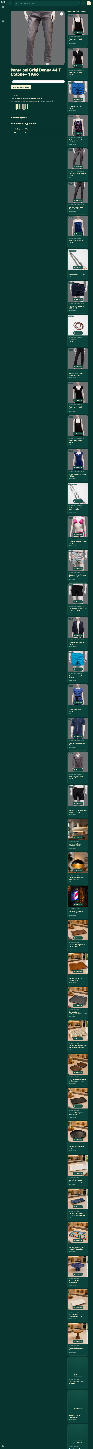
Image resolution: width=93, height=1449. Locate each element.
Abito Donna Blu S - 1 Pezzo (76, 710)
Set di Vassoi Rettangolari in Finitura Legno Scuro (77, 1080)
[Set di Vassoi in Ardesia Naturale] (78, 1367)
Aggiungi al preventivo (21, 87)
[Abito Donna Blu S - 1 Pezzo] (78, 694)
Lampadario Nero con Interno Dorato (76, 878)
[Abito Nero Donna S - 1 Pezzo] (78, 58)
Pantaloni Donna (37, 98)
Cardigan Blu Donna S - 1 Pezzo (77, 643)
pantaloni (43, 101)
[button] (61, 14)
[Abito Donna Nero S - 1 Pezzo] (78, 425)
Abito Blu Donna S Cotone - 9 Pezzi (77, 475)
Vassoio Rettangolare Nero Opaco (76, 1114)
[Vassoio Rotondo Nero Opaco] (78, 1131)
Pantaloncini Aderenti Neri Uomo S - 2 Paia (78, 609)
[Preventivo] (3, 21)
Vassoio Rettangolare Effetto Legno (76, 979)
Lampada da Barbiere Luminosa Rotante (76, 912)
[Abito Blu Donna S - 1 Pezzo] (78, 226)
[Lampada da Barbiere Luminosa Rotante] (78, 896)
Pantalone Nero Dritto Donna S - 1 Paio (76, 374)
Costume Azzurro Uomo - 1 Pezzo (77, 677)
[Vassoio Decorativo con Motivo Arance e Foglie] (78, 1232)
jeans (33, 101)
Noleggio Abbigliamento (24, 98)
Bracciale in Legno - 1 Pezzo (76, 341)
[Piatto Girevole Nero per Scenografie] (78, 1434)
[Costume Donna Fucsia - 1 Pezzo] (78, 526)
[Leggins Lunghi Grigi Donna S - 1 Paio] (78, 192)
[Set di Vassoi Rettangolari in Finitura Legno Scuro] (78, 1064)
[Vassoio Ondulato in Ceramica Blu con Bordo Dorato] (78, 1199)
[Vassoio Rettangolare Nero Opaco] (78, 1098)
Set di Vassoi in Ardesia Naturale (77, 1382)
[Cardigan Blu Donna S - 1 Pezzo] (78, 627)
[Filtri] (3, 16)
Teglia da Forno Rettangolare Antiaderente (78, 1013)
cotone (21, 101)
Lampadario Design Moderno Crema (75, 845)
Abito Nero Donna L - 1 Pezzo (76, 40)
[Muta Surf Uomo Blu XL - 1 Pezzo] (78, 728)
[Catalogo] (3, 7)
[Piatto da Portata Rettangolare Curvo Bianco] (78, 1299)
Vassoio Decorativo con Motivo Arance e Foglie (77, 1248)
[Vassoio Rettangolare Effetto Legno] (78, 963)
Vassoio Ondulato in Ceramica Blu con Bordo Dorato (77, 1214)
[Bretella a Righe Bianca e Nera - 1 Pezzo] (78, 493)
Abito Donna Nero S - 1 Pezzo (76, 441)
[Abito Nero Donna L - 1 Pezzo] (78, 24)
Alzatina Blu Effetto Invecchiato (75, 1282)
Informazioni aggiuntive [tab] (19, 118)
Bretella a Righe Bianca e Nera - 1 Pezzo (77, 509)
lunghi (38, 101)
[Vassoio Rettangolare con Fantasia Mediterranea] (78, 1031)
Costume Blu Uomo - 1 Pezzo (76, 107)
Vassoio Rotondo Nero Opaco (76, 1147)
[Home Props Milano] (3, 2)
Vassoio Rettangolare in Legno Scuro (77, 945)
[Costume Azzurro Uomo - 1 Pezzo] (78, 661)
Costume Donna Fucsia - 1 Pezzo (78, 542)
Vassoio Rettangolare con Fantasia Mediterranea (77, 1046)
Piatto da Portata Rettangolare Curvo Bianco (75, 1315)
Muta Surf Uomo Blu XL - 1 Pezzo (78, 744)
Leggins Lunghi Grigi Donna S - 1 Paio (76, 208)
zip (52, 101)
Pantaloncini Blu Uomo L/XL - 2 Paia (76, 307)
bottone (16, 101)
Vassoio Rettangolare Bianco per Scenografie (77, 1181)
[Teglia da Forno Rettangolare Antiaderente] (78, 997)
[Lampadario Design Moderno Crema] (78, 829)
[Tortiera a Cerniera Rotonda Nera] (78, 1400)
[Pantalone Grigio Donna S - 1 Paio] (78, 158)
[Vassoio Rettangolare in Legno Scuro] (78, 930)
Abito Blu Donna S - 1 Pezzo (76, 241)
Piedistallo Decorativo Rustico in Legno (76, 1349)
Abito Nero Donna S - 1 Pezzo (76, 73)
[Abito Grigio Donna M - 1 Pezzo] (78, 762)
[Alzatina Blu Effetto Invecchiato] (78, 1266)
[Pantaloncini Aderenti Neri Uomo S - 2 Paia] (78, 594)
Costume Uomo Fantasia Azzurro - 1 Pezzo (77, 576)
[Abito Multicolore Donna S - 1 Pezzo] (78, 125)
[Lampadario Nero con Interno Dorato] (78, 862)
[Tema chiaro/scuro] (3, 1446)
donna (26, 101)
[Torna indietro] (10, 3)
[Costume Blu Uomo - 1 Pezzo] (78, 91)
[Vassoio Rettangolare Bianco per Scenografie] (78, 1165)
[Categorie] (3, 12)
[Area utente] (3, 25)
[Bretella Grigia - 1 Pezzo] (78, 259)
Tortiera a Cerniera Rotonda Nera (75, 1416)
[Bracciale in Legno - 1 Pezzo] (78, 325)
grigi (30, 101)
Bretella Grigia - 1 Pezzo (77, 274)
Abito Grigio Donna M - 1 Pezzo (77, 777)
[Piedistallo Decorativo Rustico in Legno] (78, 1333)
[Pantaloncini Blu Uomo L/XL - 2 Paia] (78, 291)
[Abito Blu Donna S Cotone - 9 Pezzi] (78, 459)
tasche (49, 101)
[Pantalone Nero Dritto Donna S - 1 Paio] (78, 358)
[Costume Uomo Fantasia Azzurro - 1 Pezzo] (78, 560)
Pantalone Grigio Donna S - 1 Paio (77, 174)
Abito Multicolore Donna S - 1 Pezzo (78, 141)
